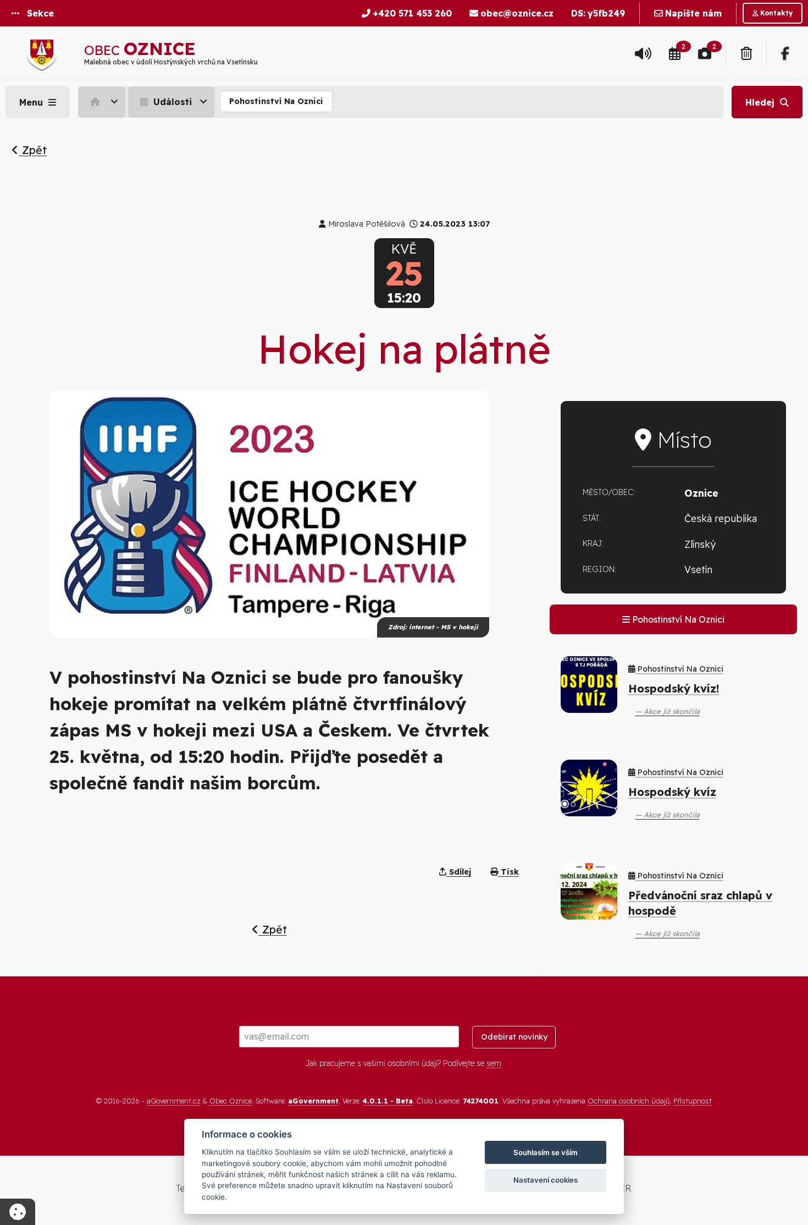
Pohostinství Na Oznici (276, 101)
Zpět (33, 150)
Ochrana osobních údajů (628, 1100)
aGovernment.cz (173, 1100)
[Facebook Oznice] (785, 53)
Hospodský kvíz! (674, 688)
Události (171, 101)
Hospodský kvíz (672, 792)
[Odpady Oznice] (746, 53)
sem (493, 1063)
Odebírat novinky (514, 1037)
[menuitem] (103, 101)
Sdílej (458, 872)
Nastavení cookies (545, 1179)
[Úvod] (101, 101)
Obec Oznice (230, 1100)
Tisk (508, 872)
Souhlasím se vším (545, 1152)
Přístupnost (692, 1100)
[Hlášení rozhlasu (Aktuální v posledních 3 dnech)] (643, 53)
